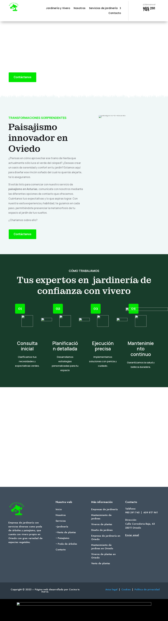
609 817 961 (150, 512)
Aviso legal (111, 589)
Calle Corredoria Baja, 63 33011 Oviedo (140, 526)
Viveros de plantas (101, 524)
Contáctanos (22, 77)
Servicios (61, 521)
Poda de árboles (67, 544)
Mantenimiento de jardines (101, 516)
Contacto (114, 13)
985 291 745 (132, 512)
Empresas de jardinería (104, 509)
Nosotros (79, 8)
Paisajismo (63, 538)
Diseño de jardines (102, 530)
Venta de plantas (66, 532)
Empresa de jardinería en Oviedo (105, 537)
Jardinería (62, 526)
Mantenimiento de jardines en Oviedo (102, 546)
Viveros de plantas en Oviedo (103, 555)
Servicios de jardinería (103, 8)
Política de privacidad (147, 589)
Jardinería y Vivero (58, 8)
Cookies (126, 589)
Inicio (59, 509)
